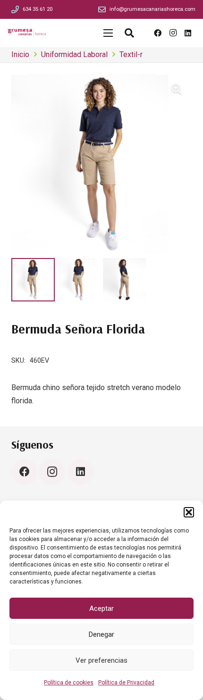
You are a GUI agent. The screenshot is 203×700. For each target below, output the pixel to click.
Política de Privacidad (126, 682)
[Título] (15, 9)
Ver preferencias (101, 660)
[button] (189, 512)
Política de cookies (68, 682)
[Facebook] (157, 33)
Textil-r (131, 54)
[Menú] (108, 33)
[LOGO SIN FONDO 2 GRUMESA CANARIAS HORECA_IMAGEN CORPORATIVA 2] (27, 33)
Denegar (101, 634)
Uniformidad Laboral (74, 54)
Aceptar (101, 608)
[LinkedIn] (187, 33)
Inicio (20, 54)
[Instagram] (172, 33)
